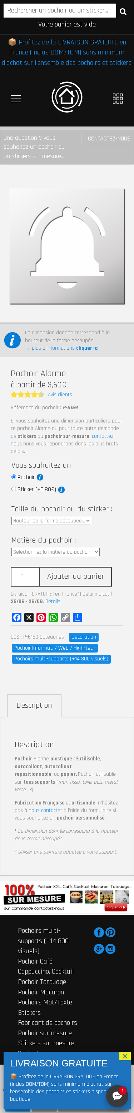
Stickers (29, 1012)
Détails (52, 601)
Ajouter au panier (75, 577)
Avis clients (60, 394)
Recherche (123, 11)
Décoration (83, 637)
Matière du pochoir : (43, 540)
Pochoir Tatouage (42, 982)
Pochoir (27, 477)
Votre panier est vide (67, 24)
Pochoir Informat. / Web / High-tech (54, 648)
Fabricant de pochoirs (47, 1022)
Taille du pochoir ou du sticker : (61, 509)
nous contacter (45, 810)
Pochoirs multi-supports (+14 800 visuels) (61, 659)
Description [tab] (34, 706)
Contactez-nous (109, 138)
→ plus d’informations (62, 348)
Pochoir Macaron (41, 992)
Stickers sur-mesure (46, 1043)
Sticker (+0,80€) (38, 489)
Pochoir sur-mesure (45, 1033)
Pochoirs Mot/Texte (45, 1002)
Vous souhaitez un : (43, 465)
